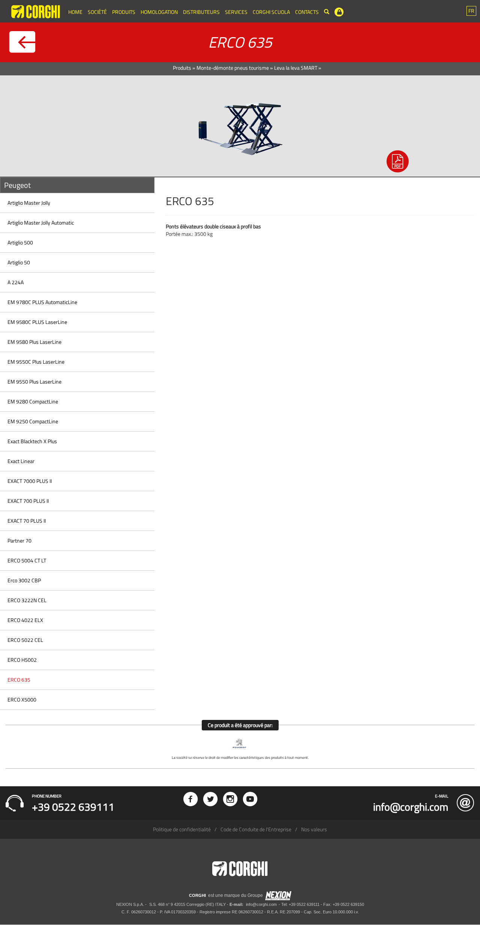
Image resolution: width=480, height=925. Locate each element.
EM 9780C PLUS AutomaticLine (42, 302)
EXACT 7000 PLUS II (30, 481)
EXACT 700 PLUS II (28, 501)
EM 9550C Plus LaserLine (36, 362)
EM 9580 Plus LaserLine (35, 342)
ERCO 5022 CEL (25, 640)
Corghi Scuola (271, 12)
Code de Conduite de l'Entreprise (255, 829)
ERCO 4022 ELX (25, 620)
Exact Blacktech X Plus (32, 441)
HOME (75, 12)
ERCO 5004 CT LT (27, 560)
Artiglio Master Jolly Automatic (41, 222)
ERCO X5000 (22, 699)
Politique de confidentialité (182, 829)
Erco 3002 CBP (24, 580)
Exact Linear (21, 461)
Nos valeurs (314, 829)
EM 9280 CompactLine (33, 401)
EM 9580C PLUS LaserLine (37, 322)
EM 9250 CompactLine (33, 421)
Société (97, 12)
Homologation (159, 12)
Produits (123, 12)
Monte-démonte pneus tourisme (232, 68)
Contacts (307, 12)
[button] (471, 11)
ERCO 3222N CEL (27, 600)
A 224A (16, 282)
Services (236, 12)
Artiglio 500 (20, 242)
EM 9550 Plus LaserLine (35, 381)
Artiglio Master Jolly (29, 203)
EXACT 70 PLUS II (27, 521)
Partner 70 (20, 540)
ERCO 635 (19, 680)
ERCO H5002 (22, 660)
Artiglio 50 (19, 262)
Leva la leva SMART (295, 68)
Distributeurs (201, 12)
